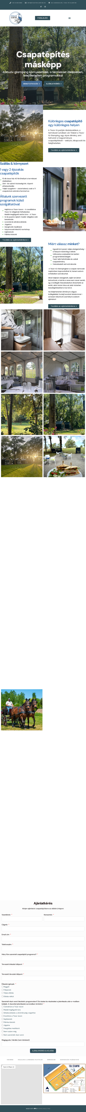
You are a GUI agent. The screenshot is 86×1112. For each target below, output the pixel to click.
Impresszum (51, 1059)
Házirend (10, 1059)
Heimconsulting (44, 1108)
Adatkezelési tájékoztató (69, 1059)
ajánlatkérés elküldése (43, 1051)
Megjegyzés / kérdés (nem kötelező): (16, 1040)
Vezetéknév (6, 915)
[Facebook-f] (41, 7)
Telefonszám (7, 944)
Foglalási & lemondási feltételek (30, 1059)
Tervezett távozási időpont (12, 974)
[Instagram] (45, 7)
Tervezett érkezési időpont (12, 964)
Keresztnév (48, 915)
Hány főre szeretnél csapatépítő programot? (19, 954)
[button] (69, 18)
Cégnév (5, 925)
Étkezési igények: (8, 984)
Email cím (5, 934)
